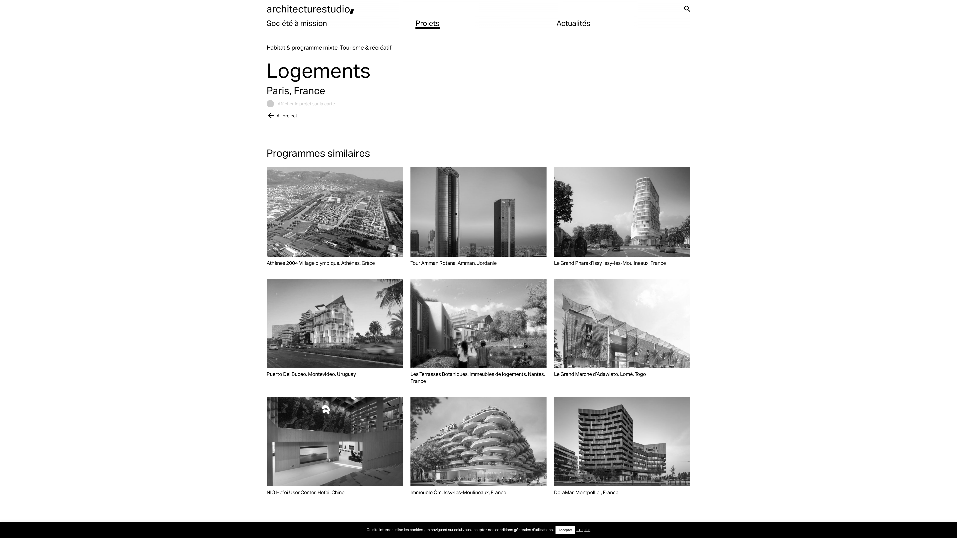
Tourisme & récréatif (366, 47)
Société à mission (297, 23)
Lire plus (583, 529)
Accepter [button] (565, 530)
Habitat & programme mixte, (303, 47)
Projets (427, 23)
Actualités (573, 23)
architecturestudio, (310, 8)
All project (287, 115)
